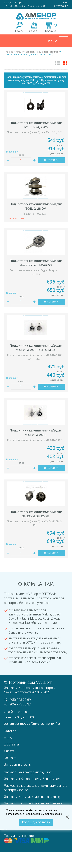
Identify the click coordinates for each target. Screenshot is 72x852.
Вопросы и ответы (17, 764)
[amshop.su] (36, 16)
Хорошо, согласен (36, 822)
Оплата (9, 751)
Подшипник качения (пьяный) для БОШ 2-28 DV (36, 206)
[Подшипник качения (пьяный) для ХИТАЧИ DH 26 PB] (36, 493)
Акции (8, 738)
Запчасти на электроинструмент (27, 772)
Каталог (10, 731)
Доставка (11, 744)
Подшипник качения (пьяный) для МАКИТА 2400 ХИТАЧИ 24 (36, 348)
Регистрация (60, 5)
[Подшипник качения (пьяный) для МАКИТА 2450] (36, 412)
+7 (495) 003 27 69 (17, 700)
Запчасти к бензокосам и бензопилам (32, 779)
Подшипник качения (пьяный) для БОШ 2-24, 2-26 (36, 125)
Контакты (11, 758)
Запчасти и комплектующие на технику (32, 797)
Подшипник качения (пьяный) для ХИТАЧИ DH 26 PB (36, 514)
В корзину (51, 160)
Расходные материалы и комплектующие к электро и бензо (35, 788)
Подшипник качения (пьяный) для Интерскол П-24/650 (36, 263)
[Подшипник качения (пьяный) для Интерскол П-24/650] (36, 242)
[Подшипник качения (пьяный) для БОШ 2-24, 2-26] (36, 104)
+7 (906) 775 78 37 (17, 704)
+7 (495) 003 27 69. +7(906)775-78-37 (25, 5)
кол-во (21, 155)
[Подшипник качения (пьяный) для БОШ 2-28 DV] (36, 186)
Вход (65, 2)
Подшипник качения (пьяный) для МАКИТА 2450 (36, 432)
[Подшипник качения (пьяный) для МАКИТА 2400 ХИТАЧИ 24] (36, 327)
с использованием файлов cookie (42, 814)
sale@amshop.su (14, 2)
